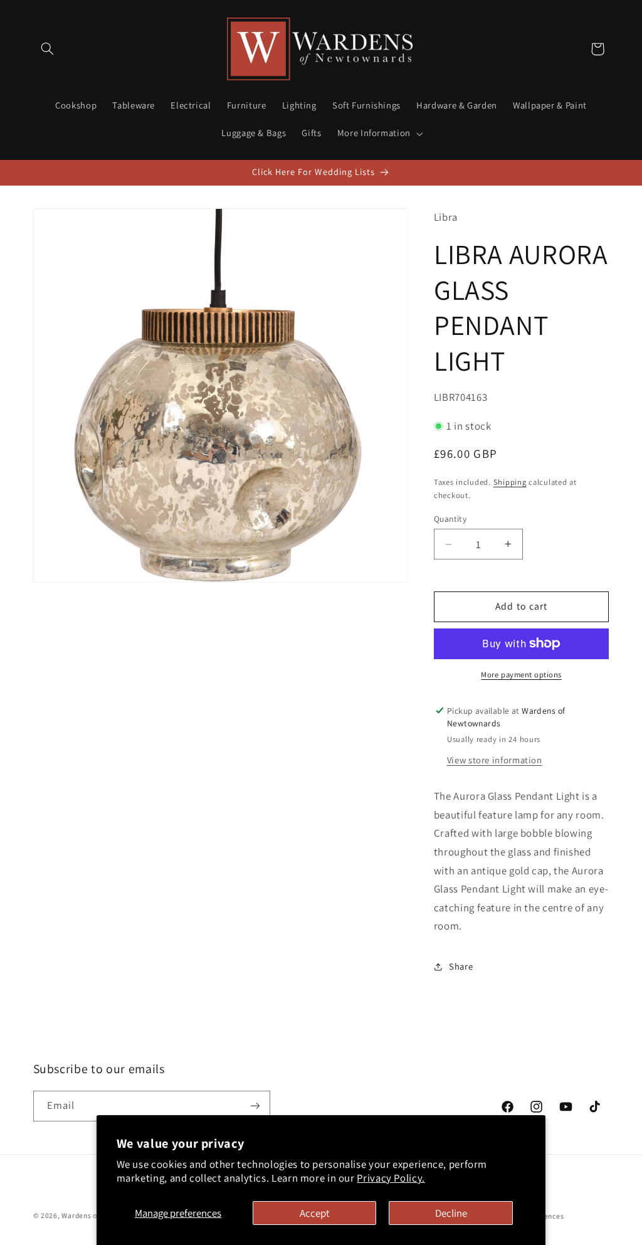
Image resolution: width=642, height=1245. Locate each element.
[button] (47, 48)
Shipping (510, 482)
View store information (494, 760)
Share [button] (461, 966)
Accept (315, 1213)
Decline (451, 1213)
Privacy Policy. (390, 1178)
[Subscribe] (254, 1106)
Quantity (450, 518)
